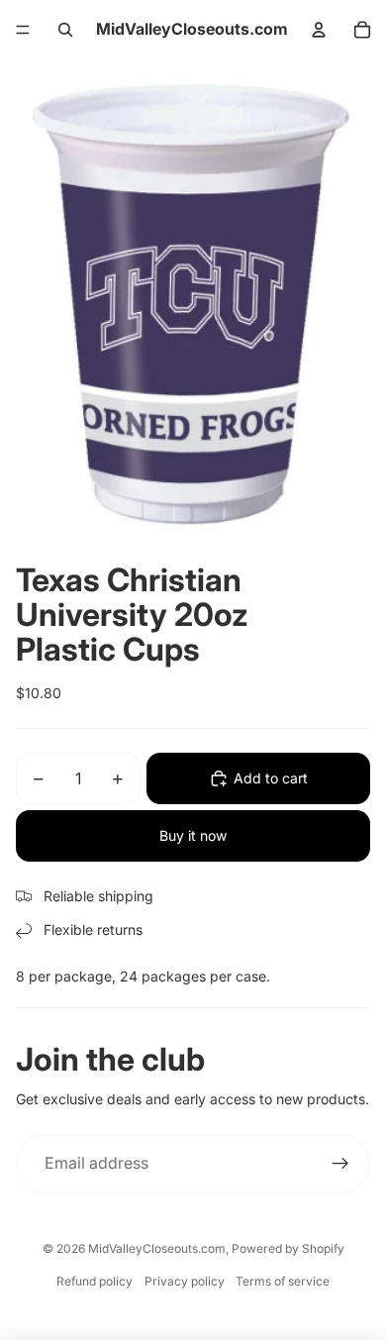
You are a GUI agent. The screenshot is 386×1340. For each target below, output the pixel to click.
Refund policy (94, 1281)
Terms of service (283, 1281)
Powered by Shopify (288, 1248)
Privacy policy (185, 1281)
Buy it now (193, 835)
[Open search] (65, 30)
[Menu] (23, 29)
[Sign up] (340, 1164)
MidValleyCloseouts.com (157, 1248)
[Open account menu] (318, 30)
